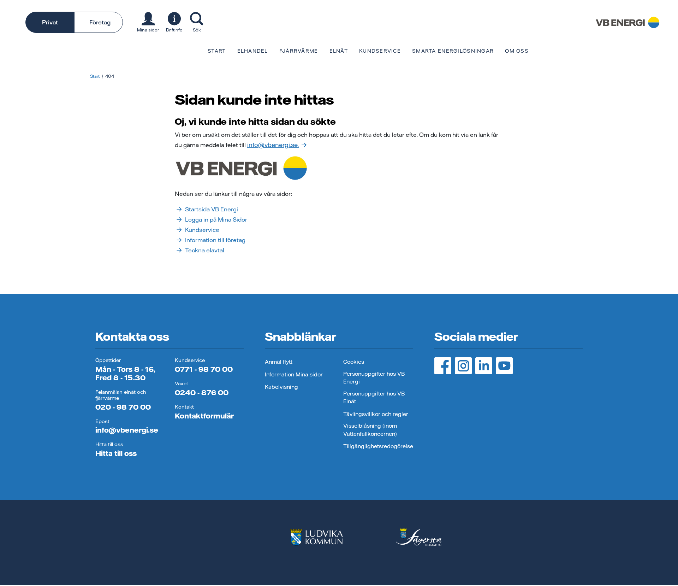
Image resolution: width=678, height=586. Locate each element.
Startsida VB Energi (211, 209)
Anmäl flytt (278, 361)
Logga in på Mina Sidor (216, 219)
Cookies (353, 361)
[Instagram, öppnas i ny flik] (463, 365)
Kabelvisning (281, 386)
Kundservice (380, 51)
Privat (50, 22)
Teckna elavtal (204, 250)
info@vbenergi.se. (273, 144)
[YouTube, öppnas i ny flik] (504, 365)
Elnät (338, 51)
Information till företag (215, 240)
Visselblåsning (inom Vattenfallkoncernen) (370, 429)
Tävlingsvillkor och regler (375, 414)
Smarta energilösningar (453, 51)
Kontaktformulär (204, 415)
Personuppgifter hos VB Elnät (374, 397)
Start (217, 51)
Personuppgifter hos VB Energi (374, 377)
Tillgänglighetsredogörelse (378, 446)
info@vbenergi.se (126, 430)
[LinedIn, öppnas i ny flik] (483, 365)
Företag (100, 22)
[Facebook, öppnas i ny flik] (442, 365)
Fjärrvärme (298, 51)
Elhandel (252, 51)
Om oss (517, 51)
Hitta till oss (116, 453)
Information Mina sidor (294, 374)
